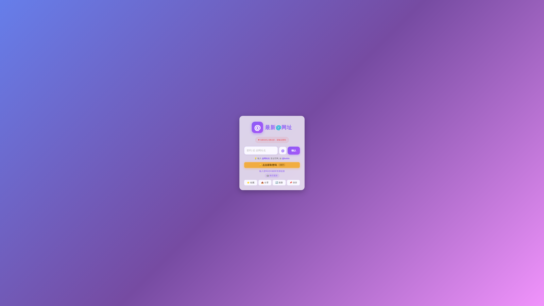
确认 (293, 150)
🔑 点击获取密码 (271, 164)
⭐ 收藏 (250, 182)
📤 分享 (265, 182)
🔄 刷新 (279, 182)
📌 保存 (293, 182)
